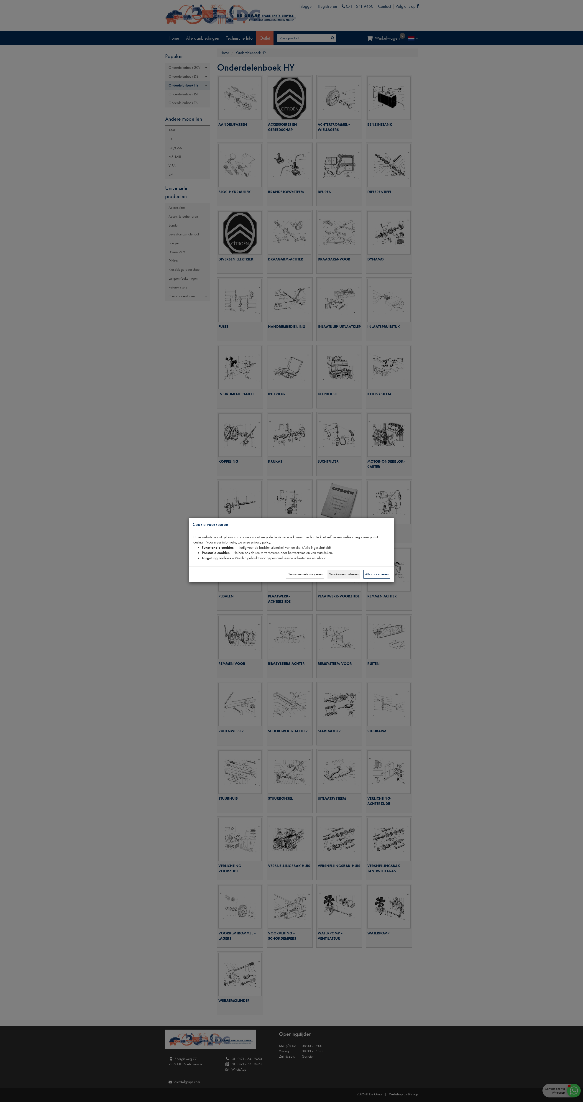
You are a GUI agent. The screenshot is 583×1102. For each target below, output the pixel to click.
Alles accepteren (377, 574)
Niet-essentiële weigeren (305, 574)
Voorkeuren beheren (344, 574)
